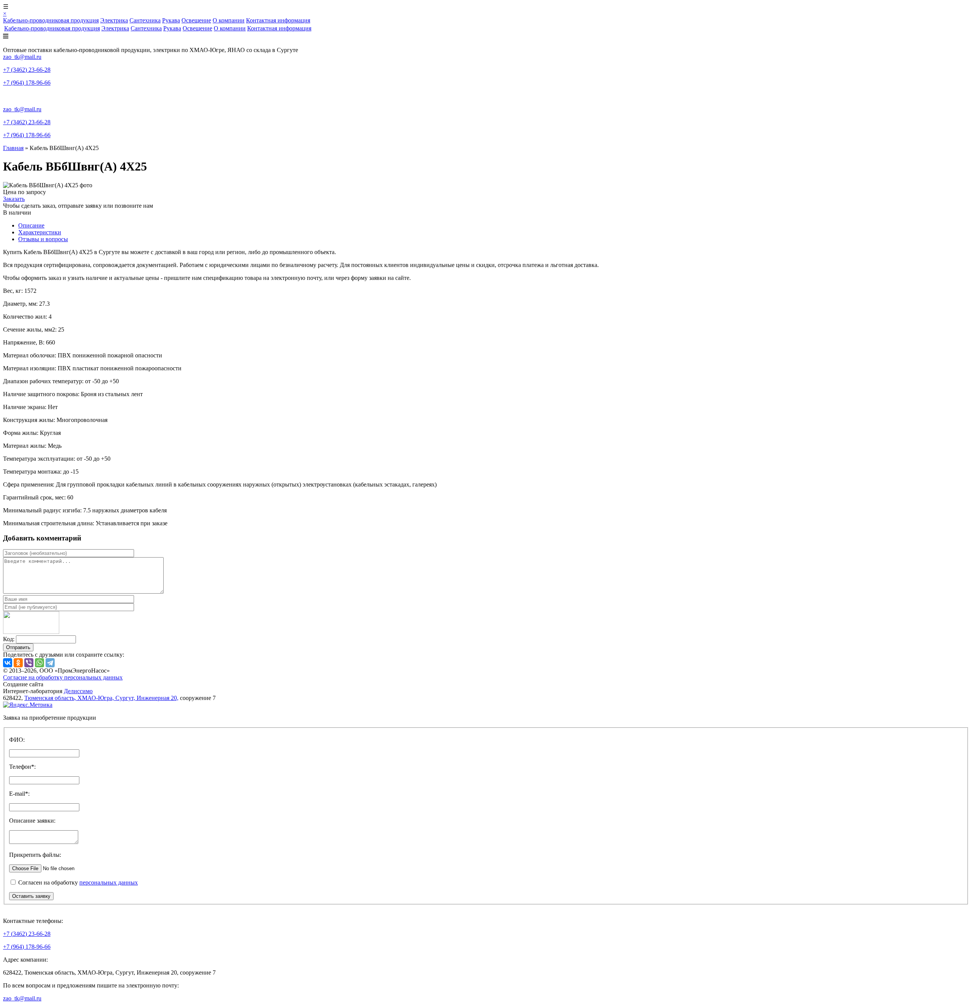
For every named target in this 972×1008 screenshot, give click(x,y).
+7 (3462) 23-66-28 (26, 69)
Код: (8, 639)
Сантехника (145, 20)
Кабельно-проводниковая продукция (51, 20)
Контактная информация (278, 20)
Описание (31, 225)
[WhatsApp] (39, 662)
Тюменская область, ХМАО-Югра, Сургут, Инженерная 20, (101, 698)
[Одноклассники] (18, 662)
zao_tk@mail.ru (22, 57)
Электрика (114, 20)
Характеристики (39, 232)
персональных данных (108, 882)
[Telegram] (50, 662)
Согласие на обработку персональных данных (63, 677)
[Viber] (28, 662)
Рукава (171, 20)
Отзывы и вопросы (43, 239)
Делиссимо (78, 691)
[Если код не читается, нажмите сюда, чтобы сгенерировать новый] (31, 632)
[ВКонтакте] (7, 662)
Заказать (14, 199)
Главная (13, 148)
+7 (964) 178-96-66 (26, 82)
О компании (229, 20)
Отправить (18, 647)
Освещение (196, 20)
